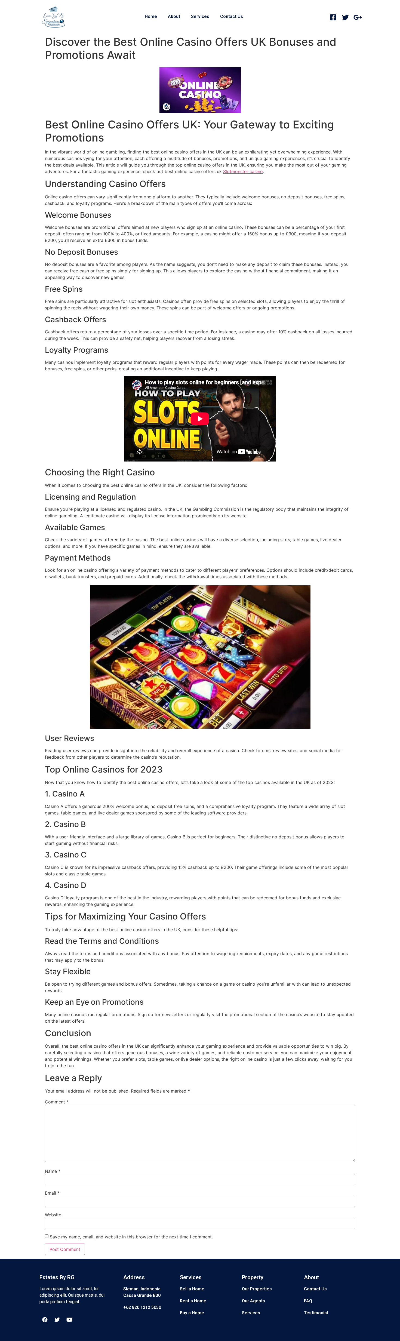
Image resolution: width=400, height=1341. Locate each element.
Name (52, 1171)
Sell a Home (192, 1288)
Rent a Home (193, 1300)
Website (53, 1215)
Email (52, 1193)
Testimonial (316, 1312)
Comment (57, 1102)
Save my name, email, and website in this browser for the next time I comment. (131, 1237)
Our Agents (253, 1300)
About (174, 16)
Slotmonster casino (243, 171)
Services (200, 16)
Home (151, 16)
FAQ (308, 1300)
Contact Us (231, 16)
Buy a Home (192, 1312)
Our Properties (257, 1288)
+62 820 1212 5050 (142, 1307)
